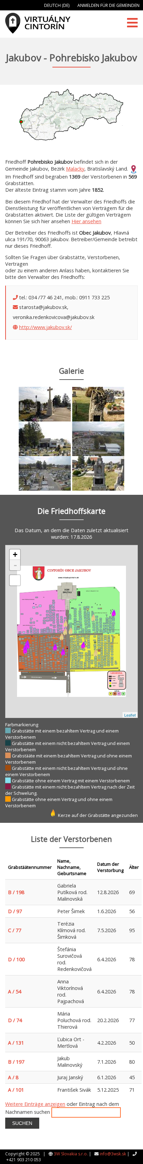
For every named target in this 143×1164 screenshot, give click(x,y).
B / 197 (16, 1061)
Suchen (22, 1123)
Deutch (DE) (56, 5)
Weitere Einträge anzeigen (35, 1104)
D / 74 (15, 1020)
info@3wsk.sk (113, 1154)
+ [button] (15, 554)
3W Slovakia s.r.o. (71, 1154)
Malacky (75, 168)
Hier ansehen (86, 221)
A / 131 (16, 1042)
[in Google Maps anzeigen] (133, 168)
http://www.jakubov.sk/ (45, 327)
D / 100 (16, 959)
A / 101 (16, 1089)
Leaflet (130, 715)
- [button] (15, 565)
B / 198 (16, 892)
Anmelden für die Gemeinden (108, 5)
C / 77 (14, 930)
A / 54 (14, 991)
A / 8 (13, 1077)
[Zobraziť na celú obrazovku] (15, 580)
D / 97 (15, 911)
